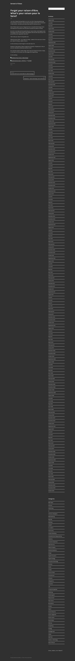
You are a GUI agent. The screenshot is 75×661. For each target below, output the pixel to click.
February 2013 (51, 244)
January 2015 (51, 179)
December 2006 (51, 451)
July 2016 (50, 129)
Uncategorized (51, 631)
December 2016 (51, 115)
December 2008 (51, 384)
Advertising (50, 508)
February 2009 (51, 378)
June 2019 (50, 76)
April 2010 (50, 339)
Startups (50, 623)
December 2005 (51, 485)
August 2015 (51, 160)
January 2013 (51, 247)
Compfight (30, 60)
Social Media (51, 620)
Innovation (50, 583)
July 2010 (50, 331)
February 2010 (51, 345)
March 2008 (51, 409)
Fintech (50, 569)
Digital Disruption (52, 555)
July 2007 (50, 431)
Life (11, 18)
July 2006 (50, 465)
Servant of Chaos (16, 3)
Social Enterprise (52, 611)
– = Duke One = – (23, 60)
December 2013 (51, 216)
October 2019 (51, 73)
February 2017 (51, 109)
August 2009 (51, 361)
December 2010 (51, 317)
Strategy (50, 628)
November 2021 (51, 51)
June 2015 (50, 165)
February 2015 (51, 177)
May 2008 (50, 403)
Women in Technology (53, 639)
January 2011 (51, 314)
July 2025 (50, 23)
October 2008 (51, 389)
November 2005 (51, 487)
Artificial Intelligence (52, 513)
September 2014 (51, 191)
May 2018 (50, 90)
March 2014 (50, 207)
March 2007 (50, 443)
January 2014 (51, 213)
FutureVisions (51, 575)
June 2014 (50, 199)
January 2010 (51, 347)
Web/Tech (50, 637)
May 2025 (50, 25)
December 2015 (51, 149)
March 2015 (50, 174)
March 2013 (50, 241)
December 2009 (51, 350)
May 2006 (50, 471)
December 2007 (51, 417)
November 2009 (51, 353)
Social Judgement (52, 614)
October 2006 (51, 457)
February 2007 (51, 445)
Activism (50, 505)
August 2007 (51, 429)
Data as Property (51, 547)
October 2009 (51, 356)
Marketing (50, 592)
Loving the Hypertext (52, 589)
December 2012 (51, 249)
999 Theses (50, 502)
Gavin (11, 64)
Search (49, 609)
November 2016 (51, 118)
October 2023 (51, 31)
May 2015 (50, 168)
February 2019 (51, 81)
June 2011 (50, 300)
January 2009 (51, 381)
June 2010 (50, 333)
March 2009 (50, 375)
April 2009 (50, 373)
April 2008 (50, 406)
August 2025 (51, 20)
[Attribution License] (15, 60)
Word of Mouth (51, 642)
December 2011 (51, 283)
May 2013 (50, 235)
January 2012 (51, 280)
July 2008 (50, 398)
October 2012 (51, 255)
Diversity (50, 564)
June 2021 (50, 56)
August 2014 (51, 193)
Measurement (51, 597)
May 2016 (50, 135)
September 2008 (52, 392)
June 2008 (50, 401)
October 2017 (51, 93)
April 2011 (50, 305)
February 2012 (51, 277)
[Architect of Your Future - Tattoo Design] (19, 57)
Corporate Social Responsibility (55, 536)
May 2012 (50, 269)
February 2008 (51, 412)
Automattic (30, 657)
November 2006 (51, 454)
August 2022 (51, 45)
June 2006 (50, 468)
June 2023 (50, 37)
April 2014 (50, 205)
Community (50, 530)
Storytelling (50, 625)
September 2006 (52, 459)
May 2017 (50, 104)
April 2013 (50, 238)
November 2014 (51, 185)
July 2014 (50, 196)
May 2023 (50, 39)
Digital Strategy (51, 558)
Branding (50, 522)
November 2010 (51, 319)
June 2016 (50, 132)
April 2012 (50, 272)
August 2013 (51, 227)
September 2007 (52, 426)
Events (49, 567)
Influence (50, 578)
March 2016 (50, 140)
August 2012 (51, 261)
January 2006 (51, 482)
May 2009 (50, 370)
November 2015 (51, 151)
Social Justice (51, 617)
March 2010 (50, 342)
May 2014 (50, 202)
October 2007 (51, 423)
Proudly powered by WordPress (15, 657)
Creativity (50, 539)
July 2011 (50, 297)
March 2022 (50, 48)
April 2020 (50, 70)
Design (49, 553)
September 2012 (51, 258)
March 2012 (50, 275)
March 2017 (50, 107)
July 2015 (50, 163)
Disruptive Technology (53, 561)
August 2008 (51, 395)
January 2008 (51, 415)
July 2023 (50, 34)
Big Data (50, 519)
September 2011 (51, 291)
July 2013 (50, 230)
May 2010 (50, 336)
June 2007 (50, 434)
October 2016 (51, 121)
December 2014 (51, 182)
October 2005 (51, 490)
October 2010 (51, 322)
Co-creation (50, 527)
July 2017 (50, 98)
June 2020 (50, 67)
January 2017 (51, 112)
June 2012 (50, 266)
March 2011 (50, 308)
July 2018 (50, 87)
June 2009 (50, 367)
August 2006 (51, 462)
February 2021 (51, 59)
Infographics (51, 581)
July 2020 (50, 65)
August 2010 (51, 328)
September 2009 (52, 359)
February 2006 (51, 479)
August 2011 (51, 294)
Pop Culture (50, 600)
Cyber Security (51, 544)
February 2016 (51, 143)
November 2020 (51, 62)
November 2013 (51, 219)
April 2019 (50, 79)
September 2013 (51, 224)
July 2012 (50, 263)
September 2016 (51, 123)
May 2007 (50, 437)
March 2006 (50, 476)
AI (48, 511)
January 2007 (51, 448)
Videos (49, 634)
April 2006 (50, 473)
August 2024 (51, 28)
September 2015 (51, 157)
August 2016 (51, 126)
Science (50, 606)
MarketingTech (51, 595)
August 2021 (51, 53)
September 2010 (51, 325)
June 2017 (50, 101)
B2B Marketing (51, 516)
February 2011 (51, 311)
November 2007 (51, 420)
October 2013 (51, 221)
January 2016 (51, 146)
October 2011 (51, 289)
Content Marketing (52, 533)
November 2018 (51, 84)
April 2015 (50, 171)
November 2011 (51, 286)
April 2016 (50, 137)
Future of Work (51, 572)
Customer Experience (52, 541)
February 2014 (51, 210)
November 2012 (51, 252)
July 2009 (50, 364)
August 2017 (51, 95)
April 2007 (50, 440)
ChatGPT (50, 525)
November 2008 (51, 387)
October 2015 (51, 154)
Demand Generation (52, 550)
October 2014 (51, 188)
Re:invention (51, 603)
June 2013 (50, 233)
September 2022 (51, 42)
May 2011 (50, 303)
